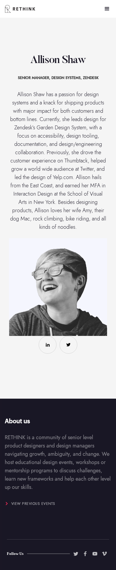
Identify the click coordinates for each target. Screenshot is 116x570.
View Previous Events (33, 503)
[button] (107, 9)
